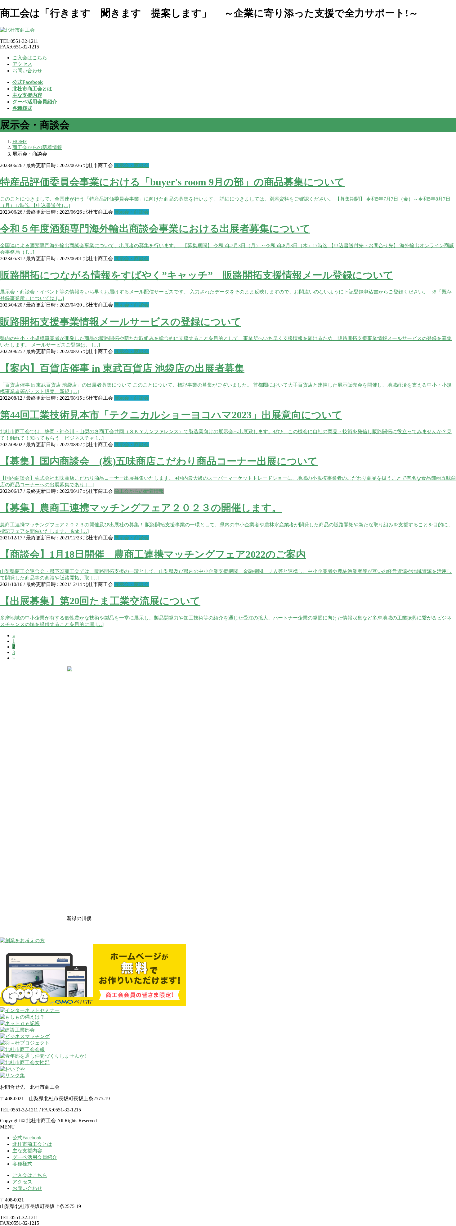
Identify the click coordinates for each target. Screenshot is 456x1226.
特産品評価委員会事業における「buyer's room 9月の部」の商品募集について (172, 182)
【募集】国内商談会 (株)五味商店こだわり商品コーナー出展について (159, 461)
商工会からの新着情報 (139, 491)
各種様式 (22, 1163)
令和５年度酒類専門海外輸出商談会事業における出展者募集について (155, 228)
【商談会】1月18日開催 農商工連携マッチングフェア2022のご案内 (153, 554)
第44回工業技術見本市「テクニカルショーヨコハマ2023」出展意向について (171, 414)
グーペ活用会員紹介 (34, 1157)
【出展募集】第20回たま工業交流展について (100, 600)
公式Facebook (27, 1137)
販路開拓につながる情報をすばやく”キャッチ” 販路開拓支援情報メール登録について (196, 275)
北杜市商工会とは (32, 1144)
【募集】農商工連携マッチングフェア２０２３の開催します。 (141, 507)
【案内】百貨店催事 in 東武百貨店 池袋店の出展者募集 (122, 368)
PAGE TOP (441, 1183)
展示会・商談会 (131, 165)
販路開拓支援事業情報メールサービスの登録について (120, 321)
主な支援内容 (27, 1150)
